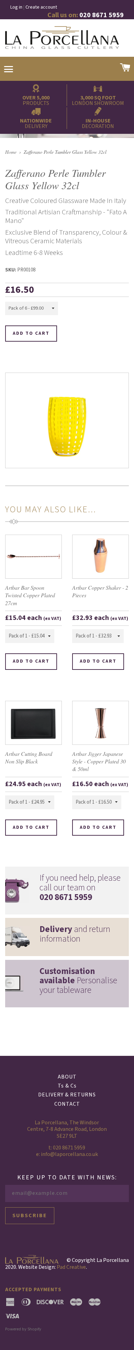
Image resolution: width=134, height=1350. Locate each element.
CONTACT (67, 1104)
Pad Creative (71, 1267)
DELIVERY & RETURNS (67, 1095)
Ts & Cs (67, 1086)
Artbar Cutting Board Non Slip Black (28, 757)
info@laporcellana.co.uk (69, 1154)
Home (10, 152)
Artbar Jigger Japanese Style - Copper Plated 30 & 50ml (99, 761)
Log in (16, 7)
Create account (41, 7)
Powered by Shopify (23, 1329)
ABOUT (67, 1077)
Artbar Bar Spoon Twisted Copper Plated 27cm (30, 595)
